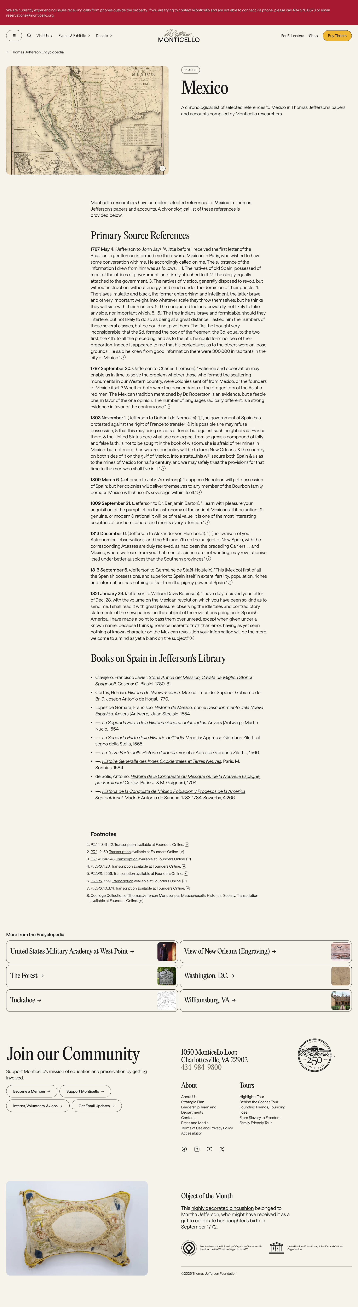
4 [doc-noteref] (199, 492)
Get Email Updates (94, 1105)
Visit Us (42, 36)
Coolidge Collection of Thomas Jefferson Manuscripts (135, 895)
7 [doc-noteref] (230, 582)
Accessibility (191, 1133)
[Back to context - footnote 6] (184, 881)
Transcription (125, 844)
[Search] (29, 35)
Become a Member (29, 1091)
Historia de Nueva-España (154, 692)
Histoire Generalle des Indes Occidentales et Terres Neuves (161, 761)
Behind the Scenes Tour (258, 1102)
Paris (214, 255)
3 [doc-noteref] (163, 468)
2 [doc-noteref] (169, 406)
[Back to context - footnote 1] (187, 845)
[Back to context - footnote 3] (188, 859)
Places (190, 70)
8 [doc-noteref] (191, 638)
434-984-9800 (201, 1068)
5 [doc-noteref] (207, 522)
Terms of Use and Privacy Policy (207, 1128)
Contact (188, 1117)
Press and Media (195, 1122)
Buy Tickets (337, 35)
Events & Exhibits (72, 36)
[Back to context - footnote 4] (184, 866)
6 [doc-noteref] (208, 558)
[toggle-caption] (162, 168)
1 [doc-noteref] (123, 357)
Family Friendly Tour (255, 1122)
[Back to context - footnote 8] (141, 901)
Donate (102, 36)
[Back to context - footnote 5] (186, 874)
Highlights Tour (251, 1096)
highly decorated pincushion (222, 1208)
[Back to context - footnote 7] (188, 888)
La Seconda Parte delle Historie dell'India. (143, 737)
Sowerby (212, 797)
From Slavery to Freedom (260, 1117)
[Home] (179, 35)
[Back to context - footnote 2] (182, 852)
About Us (189, 1096)
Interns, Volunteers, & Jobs (35, 1105)
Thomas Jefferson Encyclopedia (37, 52)
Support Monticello (83, 1091)
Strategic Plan (192, 1102)
